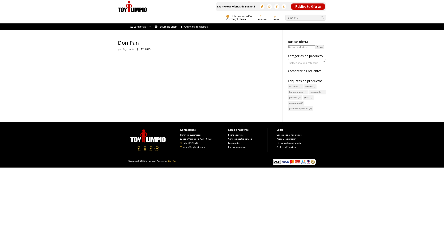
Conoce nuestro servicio (240, 138)
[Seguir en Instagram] (145, 148)
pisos (308, 97)
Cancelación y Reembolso (289, 134)
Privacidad (291, 147)
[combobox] (307, 61)
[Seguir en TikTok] (139, 148)
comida (310, 86)
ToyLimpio (128, 49)
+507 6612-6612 (190, 142)
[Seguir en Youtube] (157, 148)
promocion (296, 103)
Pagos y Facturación (286, 138)
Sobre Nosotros (236, 134)
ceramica (295, 86)
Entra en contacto (237, 147)
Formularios (234, 142)
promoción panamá (300, 108)
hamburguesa (297, 91)
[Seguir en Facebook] (151, 148)
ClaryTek (172, 161)
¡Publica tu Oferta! (308, 6)
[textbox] (307, 63)
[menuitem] (140, 26)
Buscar (320, 47)
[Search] (322, 18)
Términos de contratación (289, 142)
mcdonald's (317, 91)
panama (295, 97)
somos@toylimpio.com (194, 147)
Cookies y (281, 147)
